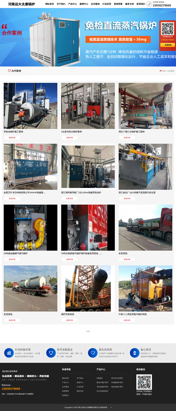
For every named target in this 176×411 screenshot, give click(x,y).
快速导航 (66, 369)
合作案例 (170, 71)
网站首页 (65, 378)
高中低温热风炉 (102, 391)
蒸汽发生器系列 (117, 378)
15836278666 (167, 39)
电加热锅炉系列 (117, 387)
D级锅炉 (100, 378)
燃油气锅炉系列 (102, 382)
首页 (164, 71)
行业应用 (80, 387)
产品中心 (65, 382)
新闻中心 (80, 382)
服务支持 (80, 391)
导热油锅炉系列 (102, 387)
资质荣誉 (65, 391)
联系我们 (65, 395)
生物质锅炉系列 (117, 382)
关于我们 (80, 378)
